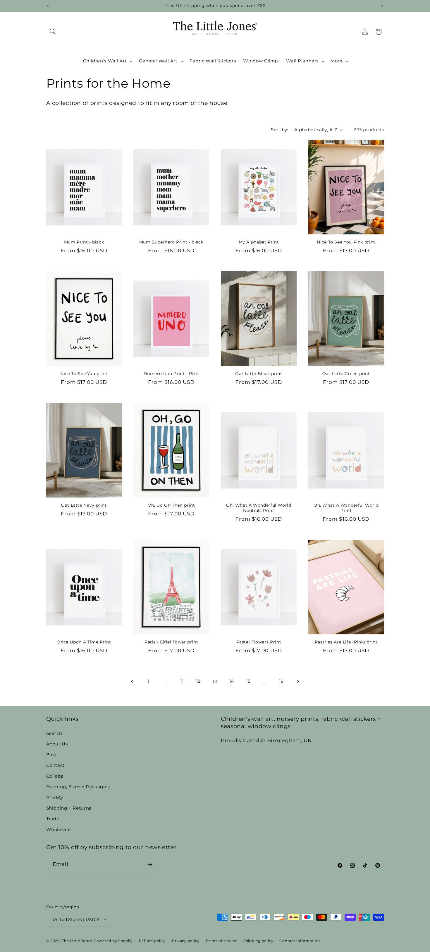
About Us (57, 744)
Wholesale (58, 829)
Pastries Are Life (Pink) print (346, 642)
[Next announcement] (382, 6)
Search (54, 733)
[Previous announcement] (48, 6)
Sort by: (279, 129)
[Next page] (298, 681)
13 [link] (214, 681)
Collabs (54, 776)
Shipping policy (258, 941)
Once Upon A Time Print (84, 642)
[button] (53, 31)
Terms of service (222, 941)
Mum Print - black (84, 242)
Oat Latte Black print (258, 373)
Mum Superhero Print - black (171, 242)
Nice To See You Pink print (346, 242)
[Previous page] (132, 681)
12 (198, 681)
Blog (51, 754)
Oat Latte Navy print (84, 505)
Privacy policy (185, 941)
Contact (55, 765)
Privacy (54, 797)
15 (248, 681)
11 (181, 681)
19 (281, 681)
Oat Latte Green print (346, 373)
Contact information (299, 941)
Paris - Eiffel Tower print (171, 642)
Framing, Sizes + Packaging (78, 786)
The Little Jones (77, 941)
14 (231, 681)
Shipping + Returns (68, 807)
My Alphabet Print (259, 242)
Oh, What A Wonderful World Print (346, 508)
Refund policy (152, 941)
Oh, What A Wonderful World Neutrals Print (258, 508)
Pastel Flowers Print (258, 642)
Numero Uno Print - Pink (171, 373)
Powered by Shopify (113, 941)
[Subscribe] (149, 864)
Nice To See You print (83, 373)
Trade (52, 818)
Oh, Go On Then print (171, 505)
